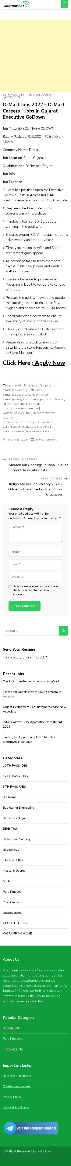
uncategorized (12, 913)
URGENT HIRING (15, 923)
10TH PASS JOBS (15, 766)
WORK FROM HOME (17, 933)
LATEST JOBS (11, 97)
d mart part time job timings (22, 404)
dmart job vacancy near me (20, 408)
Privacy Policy (12, 1097)
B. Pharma (9, 797)
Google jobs (11, 850)
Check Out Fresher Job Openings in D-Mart (31, 681)
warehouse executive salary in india (26, 431)
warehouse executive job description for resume (29, 415)
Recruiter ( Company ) (17, 1076)
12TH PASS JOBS (13, 94)
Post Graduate (13, 902)
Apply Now (49, 363)
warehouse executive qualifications (26, 427)
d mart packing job (15, 399)
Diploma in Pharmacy (16, 839)
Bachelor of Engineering (18, 808)
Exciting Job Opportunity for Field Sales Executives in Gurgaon (29, 739)
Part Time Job (12, 892)
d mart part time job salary (48, 399)
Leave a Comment (45, 439)
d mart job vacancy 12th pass (22, 390)
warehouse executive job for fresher (27, 422)
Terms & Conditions (16, 1107)
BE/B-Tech (10, 829)
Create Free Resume (16, 1086)
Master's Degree (14, 871)
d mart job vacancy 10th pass (32, 385)
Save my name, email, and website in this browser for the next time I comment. (35, 590)
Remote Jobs (11, 1028)
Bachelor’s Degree (40, 94)
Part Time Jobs (13, 1038)
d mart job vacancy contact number (26, 395)
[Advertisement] (35, 56)
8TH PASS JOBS (14, 787)
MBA (6, 881)
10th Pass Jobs (13, 1049)
